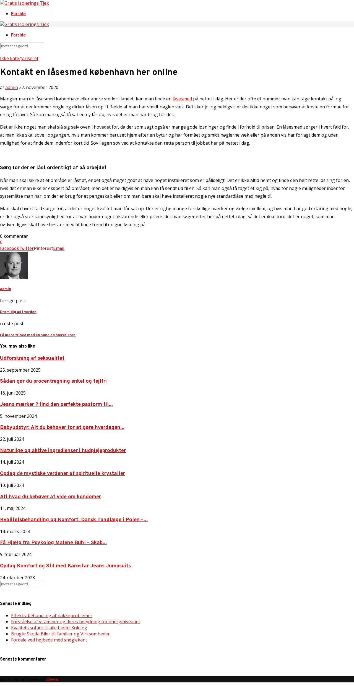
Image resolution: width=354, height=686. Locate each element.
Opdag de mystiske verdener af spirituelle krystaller (62, 473)
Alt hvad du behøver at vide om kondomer (50, 497)
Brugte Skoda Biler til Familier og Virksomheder (60, 634)
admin (11, 87)
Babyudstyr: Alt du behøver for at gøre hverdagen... (62, 427)
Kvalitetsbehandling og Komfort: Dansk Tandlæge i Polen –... (74, 520)
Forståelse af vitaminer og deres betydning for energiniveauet (75, 622)
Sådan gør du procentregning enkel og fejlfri (53, 381)
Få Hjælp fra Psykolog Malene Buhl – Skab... (53, 542)
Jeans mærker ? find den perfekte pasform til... (56, 404)
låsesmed (182, 99)
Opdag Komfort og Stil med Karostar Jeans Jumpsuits (65, 566)
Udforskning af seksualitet (32, 358)
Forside (18, 14)
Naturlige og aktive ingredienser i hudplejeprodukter (63, 450)
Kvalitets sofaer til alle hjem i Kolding (49, 628)
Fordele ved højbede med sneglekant (49, 640)
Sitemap (52, 679)
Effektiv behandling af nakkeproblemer (51, 615)
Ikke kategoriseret (19, 58)
